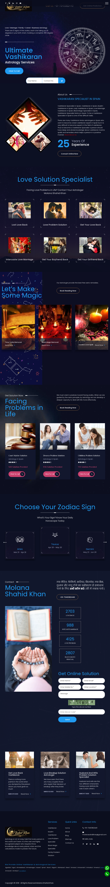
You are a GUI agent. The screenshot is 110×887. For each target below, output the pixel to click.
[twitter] (9, 3)
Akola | (49, 867)
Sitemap (68, 839)
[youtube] (20, 3)
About (67, 832)
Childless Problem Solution (19, 456)
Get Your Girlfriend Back (90, 259)
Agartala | (8, 867)
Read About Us (70, 135)
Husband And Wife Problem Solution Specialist (17, 775)
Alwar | (68, 867)
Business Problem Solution (89, 456)
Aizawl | (38, 867)
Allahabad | (61, 867)
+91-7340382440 (67, 597)
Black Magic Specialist (52, 847)
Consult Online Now (69, 154)
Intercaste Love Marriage (19, 259)
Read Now (26, 345)
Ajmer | (44, 867)
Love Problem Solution (55, 224)
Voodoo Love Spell (12, 345)
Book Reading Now (68, 291)
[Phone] (107, 873)
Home (67, 828)
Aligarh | (54, 867)
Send (67, 719)
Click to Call (14, 71)
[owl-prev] (10, 363)
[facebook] (6, 3)
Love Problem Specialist (53, 840)
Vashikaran (52, 828)
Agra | (14, 867)
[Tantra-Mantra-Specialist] (55, 327)
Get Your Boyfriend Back (55, 259)
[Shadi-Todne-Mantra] (91, 327)
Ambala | (74, 867)
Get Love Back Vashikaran (51, 774)
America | (97, 867)
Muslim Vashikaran (52, 833)
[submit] (61, 81)
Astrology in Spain (15, 459)
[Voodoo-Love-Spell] (18, 327)
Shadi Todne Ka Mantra (88, 342)
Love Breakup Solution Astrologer (90, 774)
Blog (67, 835)
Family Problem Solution (54, 854)
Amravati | (8, 871)
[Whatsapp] (107, 868)
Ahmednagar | (31, 867)
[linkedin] (13, 3)
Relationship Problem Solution (52, 457)
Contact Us (69, 843)
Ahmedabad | (21, 867)
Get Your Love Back (90, 224)
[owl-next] (17, 369)
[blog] (19, 760)
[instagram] (17, 3)
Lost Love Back (20, 224)
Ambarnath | (81, 867)
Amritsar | (16, 871)
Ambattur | (90, 867)
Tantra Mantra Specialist (51, 342)
